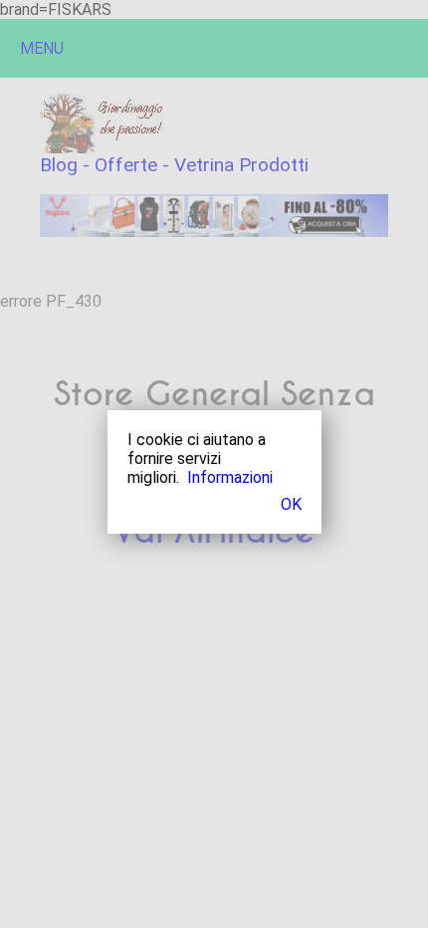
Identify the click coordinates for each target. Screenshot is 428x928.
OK (291, 504)
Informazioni (230, 477)
